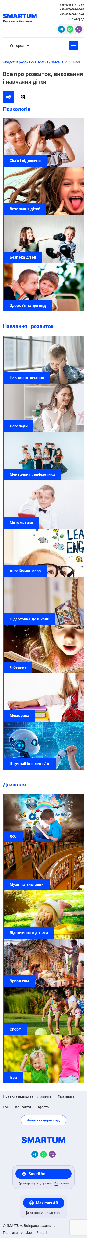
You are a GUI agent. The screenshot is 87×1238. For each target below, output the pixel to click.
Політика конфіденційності (25, 1233)
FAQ (6, 1107)
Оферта (43, 1107)
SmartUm (37, 1173)
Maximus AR (47, 1203)
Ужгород (17, 46)
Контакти (23, 1107)
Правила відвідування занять (27, 1096)
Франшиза (66, 1096)
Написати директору (43, 1120)
